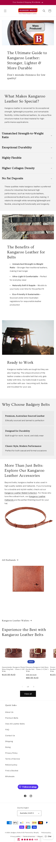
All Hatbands (9, 560)
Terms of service (29, 836)
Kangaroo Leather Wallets (15, 620)
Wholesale (9, 776)
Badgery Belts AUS (17, 832)
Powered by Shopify (32, 832)
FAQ (7, 730)
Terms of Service (12, 759)
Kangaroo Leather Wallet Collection (21, 493)
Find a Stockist (11, 771)
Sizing (8, 747)
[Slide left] (22, 686)
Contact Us (10, 736)
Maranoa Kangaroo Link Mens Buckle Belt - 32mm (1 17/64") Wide (37, 669)
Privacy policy (15, 836)
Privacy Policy (11, 753)
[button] (5, 11)
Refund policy (11, 765)
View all (28, 694)
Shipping (9, 741)
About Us (9, 712)
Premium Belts (11, 718)
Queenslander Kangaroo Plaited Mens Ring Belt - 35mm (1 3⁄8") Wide (14, 669)
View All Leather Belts (15, 724)
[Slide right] (34, 686)
